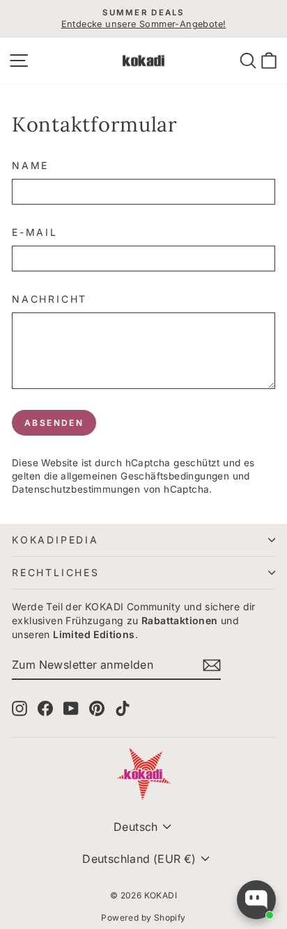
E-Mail (35, 232)
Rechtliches (56, 572)
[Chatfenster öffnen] (256, 899)
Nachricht (49, 299)
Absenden (54, 423)
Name (30, 165)
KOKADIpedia (55, 540)
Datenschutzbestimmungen (76, 489)
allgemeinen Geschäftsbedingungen (145, 476)
